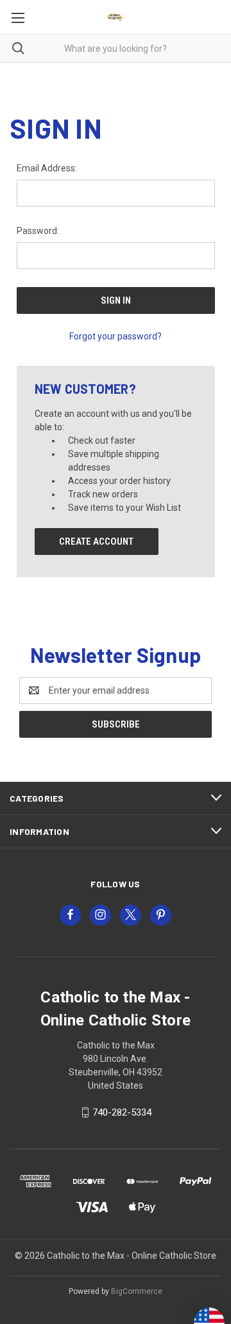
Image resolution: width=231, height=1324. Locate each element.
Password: (38, 231)
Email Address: (47, 168)
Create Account (96, 541)
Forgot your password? (115, 336)
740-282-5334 (121, 1112)
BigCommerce (136, 1291)
